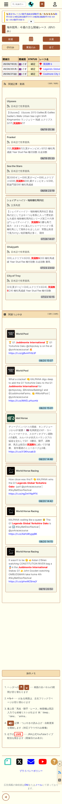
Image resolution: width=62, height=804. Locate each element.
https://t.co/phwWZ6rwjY (23, 581)
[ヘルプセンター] (54, 761)
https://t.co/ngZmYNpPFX (23, 493)
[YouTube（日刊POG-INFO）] (43, 762)
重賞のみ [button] (31, 47)
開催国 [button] (22, 59)
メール (38, 784)
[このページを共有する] (5, 797)
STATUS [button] (32, 59)
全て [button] (51, 47)
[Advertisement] (31, 636)
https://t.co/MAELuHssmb (23, 400)
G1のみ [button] (10, 47)
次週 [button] (51, 39)
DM (26, 784)
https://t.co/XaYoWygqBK (23, 533)
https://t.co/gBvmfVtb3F (22, 353)
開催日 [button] (6, 59)
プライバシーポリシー (31, 770)
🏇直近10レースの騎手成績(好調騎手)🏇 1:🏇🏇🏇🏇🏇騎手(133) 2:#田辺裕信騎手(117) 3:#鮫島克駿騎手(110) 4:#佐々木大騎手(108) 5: (31, 17)
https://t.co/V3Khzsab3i (22, 451)
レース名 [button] (44, 59)
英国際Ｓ (47, 64)
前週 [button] (10, 39)
